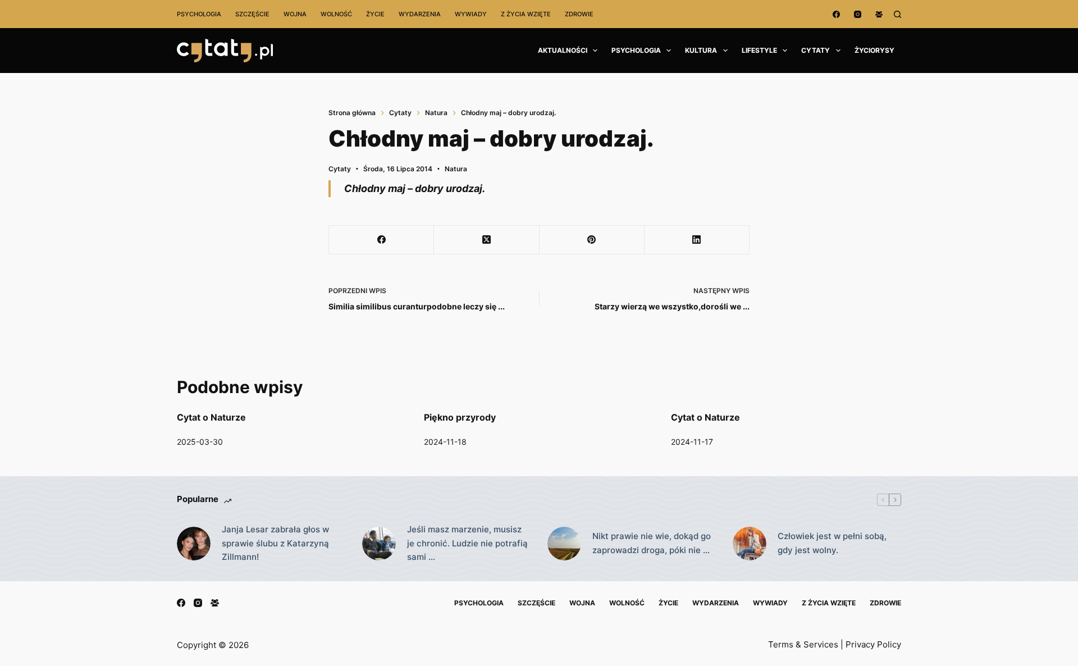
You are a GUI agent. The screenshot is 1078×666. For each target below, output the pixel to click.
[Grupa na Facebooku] (879, 14)
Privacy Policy (873, 644)
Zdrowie (579, 14)
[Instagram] (857, 14)
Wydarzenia (420, 14)
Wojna (295, 14)
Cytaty (815, 50)
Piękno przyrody (460, 417)
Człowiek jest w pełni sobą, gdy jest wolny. (832, 543)
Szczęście (252, 14)
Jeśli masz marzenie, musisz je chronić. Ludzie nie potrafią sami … (467, 543)
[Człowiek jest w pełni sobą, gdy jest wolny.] (749, 543)
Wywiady (471, 14)
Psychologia (199, 14)
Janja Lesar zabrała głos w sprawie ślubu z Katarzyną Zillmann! (275, 543)
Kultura (701, 50)
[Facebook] (836, 14)
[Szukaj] (897, 14)
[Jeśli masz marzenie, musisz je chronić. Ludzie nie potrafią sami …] (379, 543)
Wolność (336, 14)
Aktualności (562, 50)
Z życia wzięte (526, 14)
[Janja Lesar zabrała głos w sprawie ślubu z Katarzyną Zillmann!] (194, 543)
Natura (456, 169)
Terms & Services (803, 644)
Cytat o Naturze (211, 417)
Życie (375, 14)
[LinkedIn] (697, 240)
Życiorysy (874, 50)
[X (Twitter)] (486, 240)
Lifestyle (759, 50)
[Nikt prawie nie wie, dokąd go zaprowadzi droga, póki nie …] (564, 543)
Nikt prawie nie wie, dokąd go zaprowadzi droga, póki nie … (651, 543)
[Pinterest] (592, 240)
